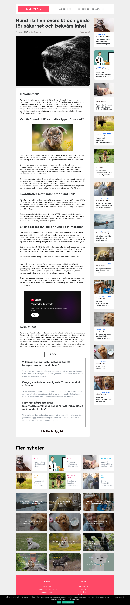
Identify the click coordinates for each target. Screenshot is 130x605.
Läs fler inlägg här (52, 431)
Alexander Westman (103, 36)
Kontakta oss (97, 9)
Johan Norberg (101, 101)
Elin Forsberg (100, 135)
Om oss (76, 9)
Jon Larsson (36, 32)
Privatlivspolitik (68, 602)
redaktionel (85, 32)
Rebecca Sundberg (102, 69)
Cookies (85, 9)
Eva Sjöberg (100, 167)
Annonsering (65, 9)
